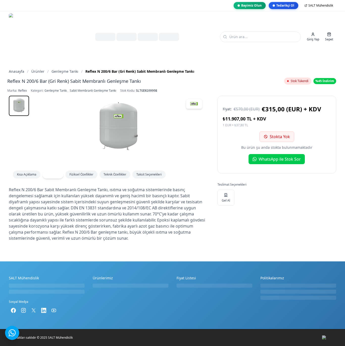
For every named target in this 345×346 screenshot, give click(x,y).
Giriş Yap (313, 39)
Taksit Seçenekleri (149, 174)
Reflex (22, 91)
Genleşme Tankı (55, 91)
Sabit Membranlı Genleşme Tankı (93, 91)
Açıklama (52, 174)
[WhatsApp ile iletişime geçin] (12, 333)
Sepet (329, 39)
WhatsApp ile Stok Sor (280, 159)
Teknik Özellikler (115, 174)
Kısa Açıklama (26, 174)
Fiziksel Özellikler (81, 174)
